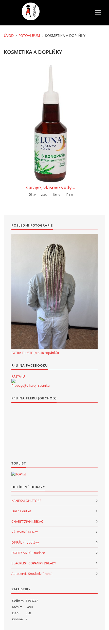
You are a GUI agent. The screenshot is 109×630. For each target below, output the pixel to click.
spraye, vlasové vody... (50, 187)
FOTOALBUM (29, 35)
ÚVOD (9, 35)
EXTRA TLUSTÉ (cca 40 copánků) (35, 352)
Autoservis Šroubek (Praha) (31, 573)
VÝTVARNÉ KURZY (24, 532)
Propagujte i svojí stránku (30, 385)
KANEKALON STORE (26, 500)
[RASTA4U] (13, 381)
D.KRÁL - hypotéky (25, 542)
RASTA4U (18, 376)
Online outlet (21, 511)
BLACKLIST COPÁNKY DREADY (33, 563)
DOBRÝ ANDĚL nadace (28, 552)
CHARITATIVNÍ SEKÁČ (27, 521)
